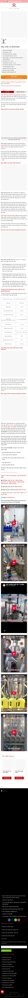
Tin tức (14, 994)
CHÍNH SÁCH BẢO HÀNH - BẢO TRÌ (10, 932)
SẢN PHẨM (16, 8)
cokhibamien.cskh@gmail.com (11, 911)
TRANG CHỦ (5, 994)
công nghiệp (4, 426)
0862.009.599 (23, 902)
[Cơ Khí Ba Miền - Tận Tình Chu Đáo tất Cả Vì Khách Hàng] (14, 5)
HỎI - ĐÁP (4, 938)
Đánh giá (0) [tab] (20, 92)
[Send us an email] (12, 919)
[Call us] (15, 919)
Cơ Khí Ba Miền (10, 913)
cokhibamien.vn (11, 497)
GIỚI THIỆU (19, 994)
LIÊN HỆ (23, 994)
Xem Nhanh (7, 778)
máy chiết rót (6, 85)
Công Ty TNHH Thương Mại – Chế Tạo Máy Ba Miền (16, 916)
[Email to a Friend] (9, 89)
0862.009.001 (10, 902)
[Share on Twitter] (7, 89)
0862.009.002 (16, 902)
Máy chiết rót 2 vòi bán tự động (7, 772)
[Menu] (2, 5)
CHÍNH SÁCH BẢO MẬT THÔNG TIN (10, 929)
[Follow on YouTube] (18, 919)
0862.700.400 (15, 906)
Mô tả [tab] (7, 92)
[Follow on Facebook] (9, 919)
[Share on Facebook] (4, 89)
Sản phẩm (10, 994)
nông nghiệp (13, 426)
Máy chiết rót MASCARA (15, 85)
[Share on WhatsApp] (2, 89)
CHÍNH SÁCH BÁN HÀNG (7, 926)
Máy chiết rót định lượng (19, 772)
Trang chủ (11, 8)
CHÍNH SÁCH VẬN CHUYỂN (8, 935)
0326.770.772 (4, 482)
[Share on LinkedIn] (14, 89)
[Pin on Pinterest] (11, 89)
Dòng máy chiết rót (10, 82)
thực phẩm (10, 425)
